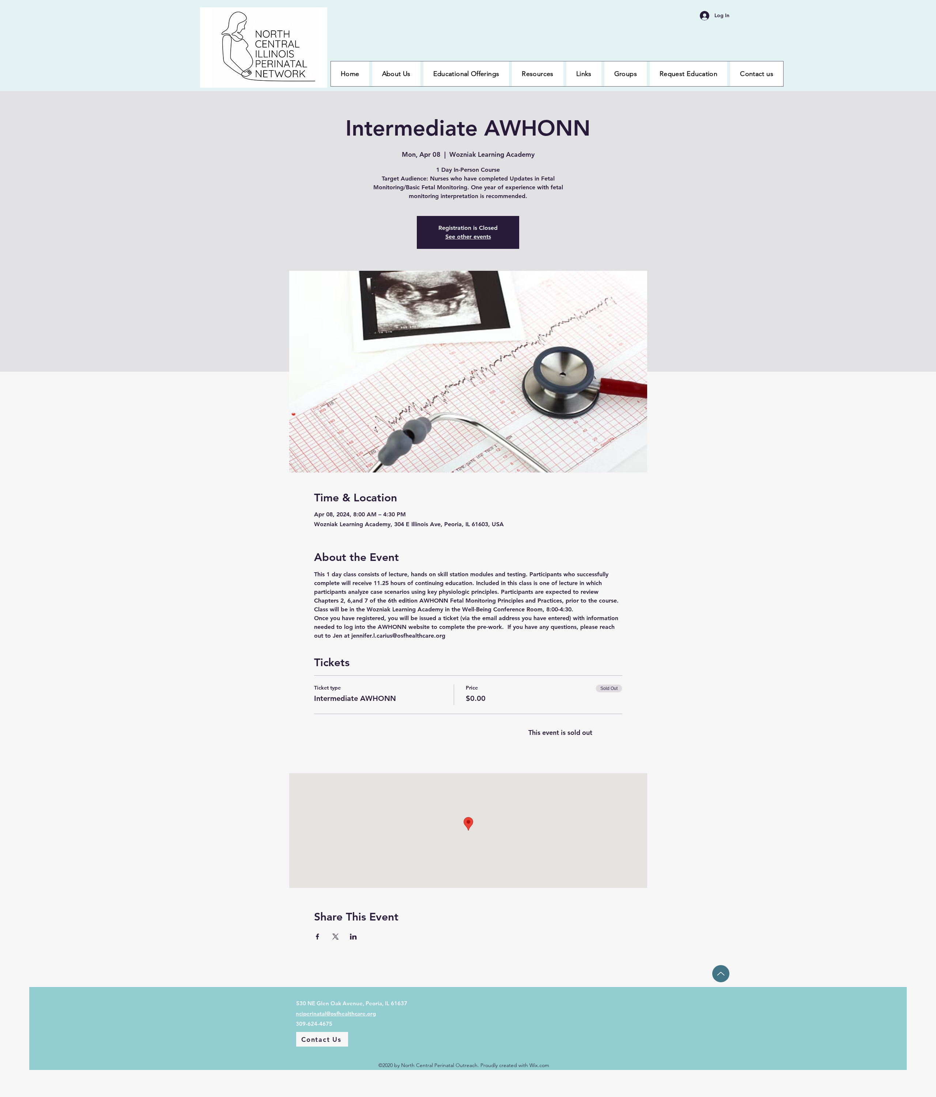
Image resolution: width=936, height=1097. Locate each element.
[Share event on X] (335, 937)
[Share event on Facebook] (317, 937)
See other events (468, 236)
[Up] (720, 973)
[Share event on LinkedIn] (353, 937)
